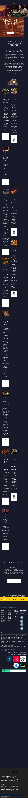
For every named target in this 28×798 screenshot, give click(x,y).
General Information (16, 611)
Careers (10, 610)
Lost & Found (15, 620)
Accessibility (3, 612)
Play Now (5, 182)
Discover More (5, 136)
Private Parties (3, 621)
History (3, 614)
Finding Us (16, 614)
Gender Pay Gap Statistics (10, 613)
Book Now (14, 294)
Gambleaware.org (21, 654)
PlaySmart (3, 618)
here (6, 642)
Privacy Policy (22, 652)
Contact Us (16, 617)
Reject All (15, 794)
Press (9, 620)
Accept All (6, 794)
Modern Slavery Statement (10, 617)
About (2, 610)
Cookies (13, 654)
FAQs (2, 616)
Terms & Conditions (12, 652)
